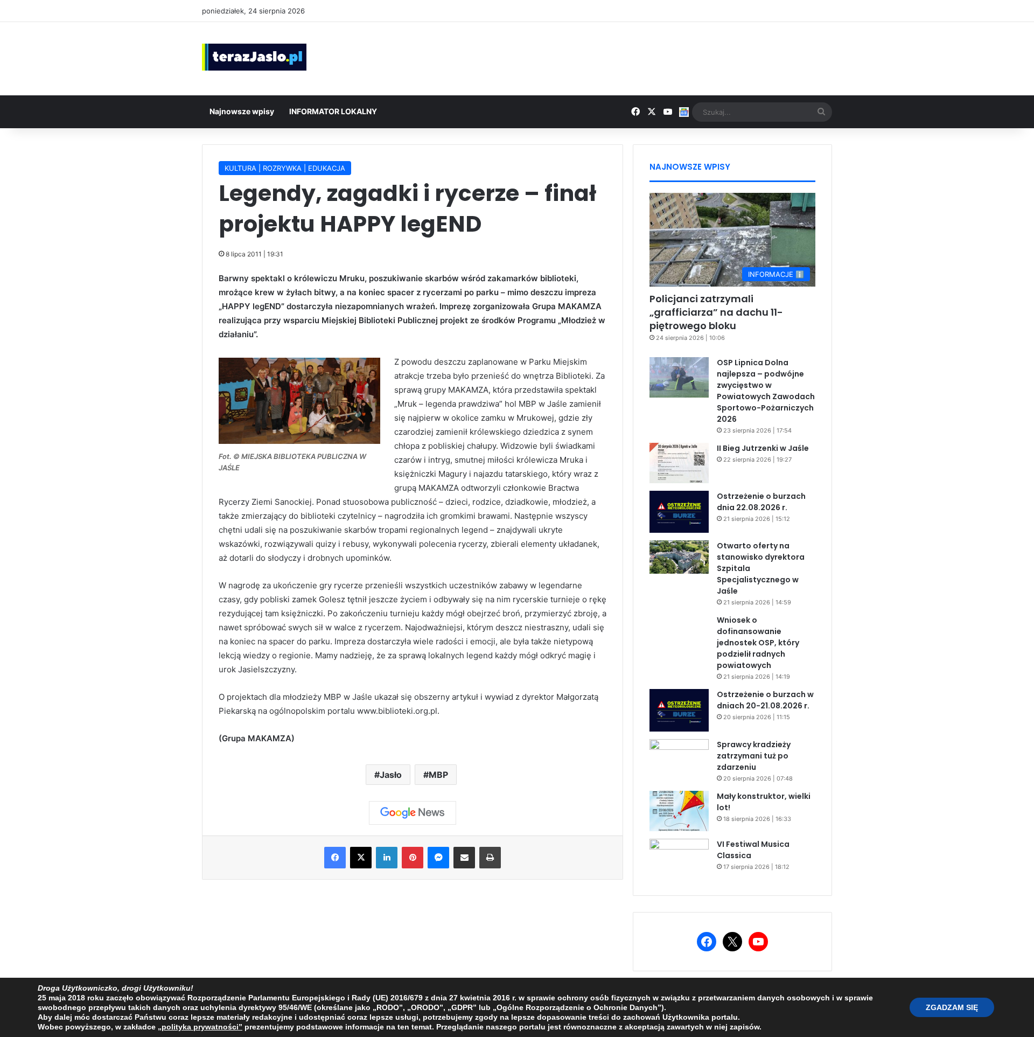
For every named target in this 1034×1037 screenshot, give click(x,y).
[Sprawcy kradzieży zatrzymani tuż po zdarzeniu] (679, 759)
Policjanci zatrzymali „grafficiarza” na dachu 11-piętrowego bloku (716, 312)
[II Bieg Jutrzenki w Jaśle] (679, 463)
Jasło (391, 774)
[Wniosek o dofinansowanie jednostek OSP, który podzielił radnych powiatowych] (679, 635)
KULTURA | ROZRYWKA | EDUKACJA (285, 168)
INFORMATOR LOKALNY (333, 111)
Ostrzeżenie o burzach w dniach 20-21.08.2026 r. (765, 700)
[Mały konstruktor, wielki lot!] (679, 811)
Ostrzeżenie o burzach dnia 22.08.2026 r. (761, 502)
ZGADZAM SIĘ (952, 1007)
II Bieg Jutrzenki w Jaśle (763, 448)
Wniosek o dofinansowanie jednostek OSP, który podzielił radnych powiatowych (758, 643)
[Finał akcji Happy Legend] (299, 441)
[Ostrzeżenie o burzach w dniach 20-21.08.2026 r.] (679, 710)
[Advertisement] (625, 57)
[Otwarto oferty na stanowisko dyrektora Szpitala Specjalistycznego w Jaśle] (679, 557)
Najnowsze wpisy (241, 111)
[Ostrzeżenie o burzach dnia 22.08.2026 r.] (679, 512)
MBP (438, 774)
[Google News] (412, 813)
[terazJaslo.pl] (254, 57)
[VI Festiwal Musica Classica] (679, 859)
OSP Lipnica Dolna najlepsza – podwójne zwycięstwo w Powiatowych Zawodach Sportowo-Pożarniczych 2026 (766, 390)
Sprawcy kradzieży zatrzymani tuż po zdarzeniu (754, 755)
